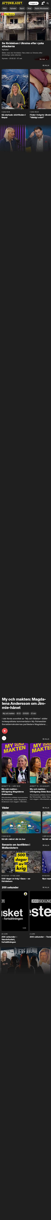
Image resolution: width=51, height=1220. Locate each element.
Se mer (42, 59)
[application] (25, 26)
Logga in (33, 3)
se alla (46, 65)
